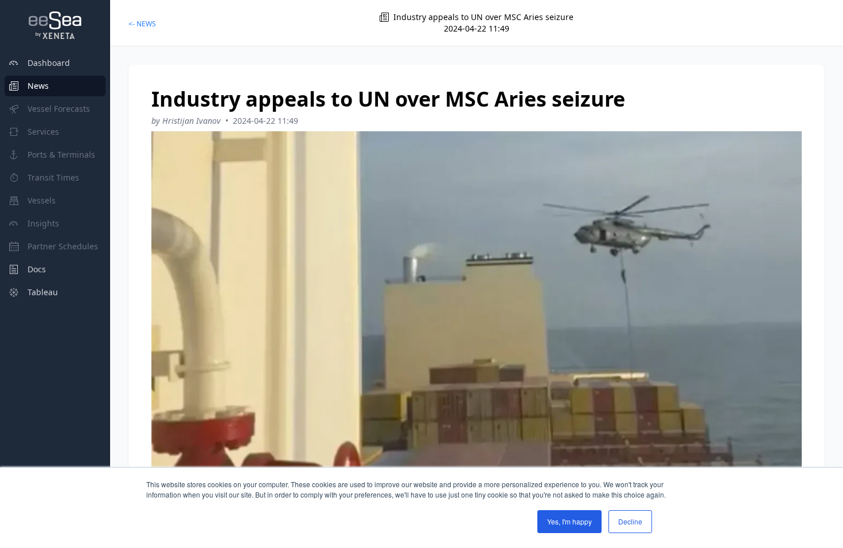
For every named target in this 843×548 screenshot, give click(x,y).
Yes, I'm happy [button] (569, 521)
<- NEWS (142, 24)
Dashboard (49, 62)
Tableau (43, 292)
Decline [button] (630, 521)
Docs (37, 269)
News (38, 85)
